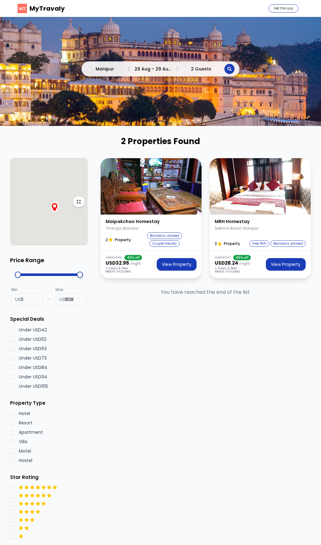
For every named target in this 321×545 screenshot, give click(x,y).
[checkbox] (12, 329)
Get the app (283, 8)
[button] (151, 186)
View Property (177, 264)
